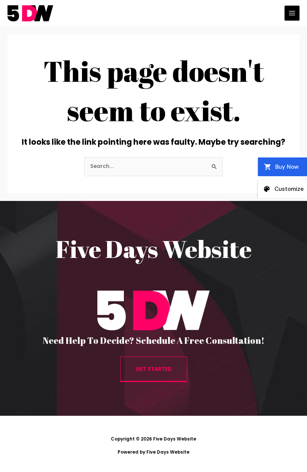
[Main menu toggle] (292, 13)
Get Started (154, 369)
